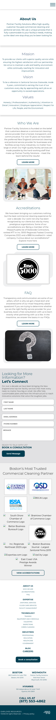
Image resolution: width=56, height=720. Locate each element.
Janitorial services (28, 603)
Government (28, 643)
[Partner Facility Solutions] (14, 5)
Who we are (28, 589)
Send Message (13, 453)
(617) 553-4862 (32, 701)
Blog (28, 648)
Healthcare (28, 641)
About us (28, 586)
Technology (28, 613)
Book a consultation (28, 659)
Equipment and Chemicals (28, 619)
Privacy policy (28, 714)
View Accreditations (28, 573)
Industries (28, 632)
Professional (28, 635)
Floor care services (28, 605)
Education (28, 638)
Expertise (28, 599)
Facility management (28, 608)
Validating (28, 622)
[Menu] (52, 4)
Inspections (28, 624)
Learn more (28, 162)
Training (28, 616)
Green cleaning (28, 627)
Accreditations (28, 592)
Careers (28, 651)
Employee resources (11, 711)
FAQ (28, 594)
